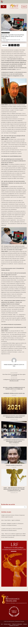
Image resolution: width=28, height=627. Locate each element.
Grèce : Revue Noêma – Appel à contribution (10, 520)
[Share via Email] (18, 45)
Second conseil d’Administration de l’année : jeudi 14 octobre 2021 (14, 388)
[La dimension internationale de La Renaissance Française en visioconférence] (14, 429)
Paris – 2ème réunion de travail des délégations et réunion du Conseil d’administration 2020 (14, 489)
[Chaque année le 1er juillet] (14, 455)
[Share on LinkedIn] (15, 45)
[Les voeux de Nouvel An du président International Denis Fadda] (14, 405)
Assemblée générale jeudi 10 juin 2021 (14, 393)
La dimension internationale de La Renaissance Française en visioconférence (14, 441)
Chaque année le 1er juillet (14, 465)
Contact (24, 6)
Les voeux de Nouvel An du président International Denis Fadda (14, 416)
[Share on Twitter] (12, 45)
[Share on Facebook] (9, 45)
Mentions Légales (7, 624)
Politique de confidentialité (17, 624)
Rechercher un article (8, 504)
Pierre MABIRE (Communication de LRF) (11, 39)
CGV (2, 624)
